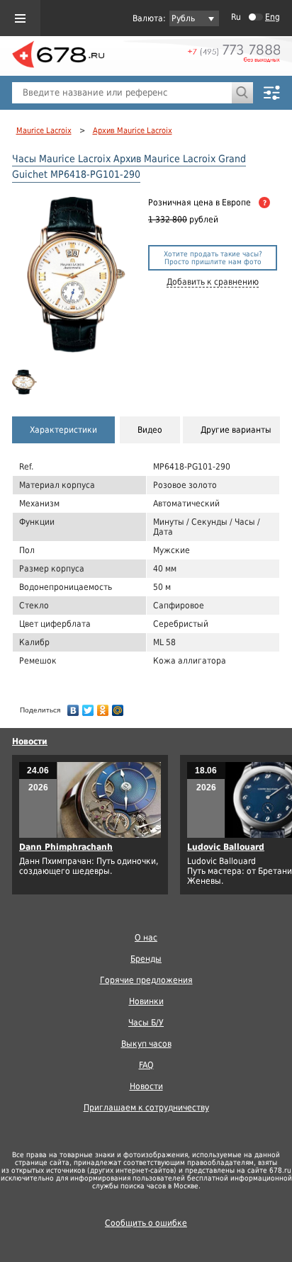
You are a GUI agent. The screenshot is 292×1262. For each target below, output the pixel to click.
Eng (272, 17)
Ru (236, 17)
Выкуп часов (146, 1044)
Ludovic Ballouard (225, 847)
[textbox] (122, 92)
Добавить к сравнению (213, 282)
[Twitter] (88, 706)
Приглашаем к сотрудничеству (146, 1108)
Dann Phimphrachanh (66, 847)
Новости (29, 741)
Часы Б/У (146, 1023)
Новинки (146, 1001)
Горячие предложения (146, 980)
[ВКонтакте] (73, 706)
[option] (27, 382)
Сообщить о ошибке (146, 1223)
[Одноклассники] (103, 706)
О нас (146, 938)
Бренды (146, 959)
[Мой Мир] (118, 706)
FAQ (146, 1065)
